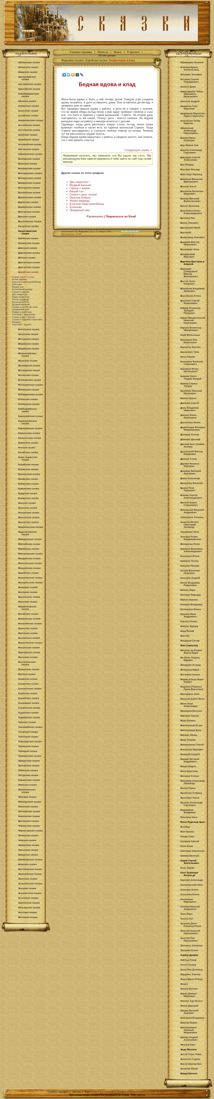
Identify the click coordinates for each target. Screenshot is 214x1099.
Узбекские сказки (28, 770)
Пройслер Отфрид (191, 793)
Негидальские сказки (30, 582)
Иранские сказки (27, 360)
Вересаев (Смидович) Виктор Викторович (189, 273)
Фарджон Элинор (190, 974)
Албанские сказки (28, 106)
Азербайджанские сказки (28, 94)
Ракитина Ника (188, 817)
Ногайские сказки (28, 614)
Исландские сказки (29, 370)
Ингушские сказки (28, 339)
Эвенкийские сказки (30, 874)
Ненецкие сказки (27, 592)
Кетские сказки (26, 447)
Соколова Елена (189, 894)
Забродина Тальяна (191, 517)
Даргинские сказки (29, 252)
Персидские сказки (29, 652)
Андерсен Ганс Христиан (188, 107)
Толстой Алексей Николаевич (190, 932)
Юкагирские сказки (29, 907)
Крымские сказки (28, 479)
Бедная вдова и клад (23, 277)
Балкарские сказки (29, 159)
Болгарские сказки (29, 187)
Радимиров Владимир (188, 811)
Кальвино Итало (189, 556)
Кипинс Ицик (187, 590)
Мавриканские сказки (30, 527)
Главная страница (81, 52)
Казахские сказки (28, 399)
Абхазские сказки (28, 67)
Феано (184, 984)
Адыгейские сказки (29, 89)
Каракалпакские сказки (27, 422)
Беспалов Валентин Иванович (191, 192)
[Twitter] (68, 74)
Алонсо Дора (188, 86)
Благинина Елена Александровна (191, 211)
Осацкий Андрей (190, 754)
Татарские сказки (28, 732)
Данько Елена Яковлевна (188, 416)
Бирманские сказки (29, 183)
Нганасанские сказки (30, 577)
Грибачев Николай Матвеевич (191, 392)
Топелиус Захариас (191, 945)
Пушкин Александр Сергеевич (191, 803)
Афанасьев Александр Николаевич (189, 130)
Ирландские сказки (29, 365)
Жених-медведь (20, 299)
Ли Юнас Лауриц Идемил (190, 658)
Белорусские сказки (29, 178)
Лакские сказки (27, 503)
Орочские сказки (28, 633)
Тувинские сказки (28, 746)
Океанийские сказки (30, 623)
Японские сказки (28, 917)
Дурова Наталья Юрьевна (189, 464)
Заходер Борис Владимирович (190, 537)
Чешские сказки (27, 840)
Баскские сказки (27, 163)
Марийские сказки (28, 549)
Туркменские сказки (29, 756)
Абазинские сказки (29, 62)
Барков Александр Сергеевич (191, 151)
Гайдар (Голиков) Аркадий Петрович (190, 310)
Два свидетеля (20, 294)
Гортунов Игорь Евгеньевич (189, 370)
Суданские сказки (28, 712)
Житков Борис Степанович (188, 503)
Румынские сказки (28, 669)
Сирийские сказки (28, 698)
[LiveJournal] (82, 74)
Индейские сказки (28, 343)
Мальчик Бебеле (20, 302)
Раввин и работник (22, 312)
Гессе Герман (187, 356)
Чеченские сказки (28, 835)
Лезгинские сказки (28, 517)
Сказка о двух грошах (23, 317)
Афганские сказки (28, 149)
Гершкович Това (189, 352)
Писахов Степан (189, 776)
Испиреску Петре (190, 544)
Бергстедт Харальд (191, 174)
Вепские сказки (27, 216)
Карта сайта (92, 1091)
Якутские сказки (27, 912)
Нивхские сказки (27, 601)
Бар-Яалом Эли (189, 145)
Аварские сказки (27, 72)
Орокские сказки (28, 628)
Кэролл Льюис (188, 621)
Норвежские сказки (29, 618)
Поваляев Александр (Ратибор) (192, 782)
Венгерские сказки (29, 211)
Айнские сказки (27, 101)
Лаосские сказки (27, 508)
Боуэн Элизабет (189, 223)
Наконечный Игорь (191, 725)
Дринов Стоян (188, 459)
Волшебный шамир (22, 289)
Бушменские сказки (29, 207)
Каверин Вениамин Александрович (191, 550)
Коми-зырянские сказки (27, 458)
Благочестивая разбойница (26, 282)
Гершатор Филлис (190, 347)
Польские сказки (28, 657)
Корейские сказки (28, 464)
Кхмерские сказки (28, 498)
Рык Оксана (187, 831)
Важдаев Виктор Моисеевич (189, 243)
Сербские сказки (27, 693)
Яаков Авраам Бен (191, 1064)
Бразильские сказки (29, 197)
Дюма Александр (190, 478)
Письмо (76, 1091)
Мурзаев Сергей (189, 715)
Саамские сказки (27, 679)
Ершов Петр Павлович (187, 489)
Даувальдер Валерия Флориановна (192, 428)
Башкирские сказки (29, 168)
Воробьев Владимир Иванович (192, 289)
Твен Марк (186, 914)
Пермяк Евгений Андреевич (189, 760)
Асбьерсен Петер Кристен (190, 121)
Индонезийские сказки (27, 354)
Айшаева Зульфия (191, 74)
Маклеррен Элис (190, 694)
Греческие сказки (28, 238)
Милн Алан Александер (188, 704)
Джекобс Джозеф (190, 439)
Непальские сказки (29, 597)
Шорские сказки (27, 864)
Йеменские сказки (28, 389)
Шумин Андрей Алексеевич (189, 1038)
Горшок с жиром (20, 292)
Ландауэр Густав (190, 640)
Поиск (117, 52)
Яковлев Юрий (189, 1068)
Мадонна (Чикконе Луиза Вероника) (191, 687)
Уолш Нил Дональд (191, 969)
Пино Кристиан (189, 771)
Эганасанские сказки (30, 883)
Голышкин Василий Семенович (191, 362)
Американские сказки (30, 120)
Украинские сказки (29, 780)
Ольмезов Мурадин (191, 749)
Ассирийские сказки (30, 144)
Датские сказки (27, 257)
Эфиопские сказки (29, 903)
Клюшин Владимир (191, 604)
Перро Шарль (188, 766)
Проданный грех (20, 309)
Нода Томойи (188, 740)
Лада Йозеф (187, 631)
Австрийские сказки (29, 84)
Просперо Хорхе (189, 797)
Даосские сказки (27, 248)
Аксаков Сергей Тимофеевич (189, 80)
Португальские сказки (27, 663)
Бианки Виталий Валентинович (190, 199)
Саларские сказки (28, 683)
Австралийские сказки (27, 78)
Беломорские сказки (30, 173)
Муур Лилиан (188, 720)
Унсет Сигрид (188, 964)
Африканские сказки (30, 154)
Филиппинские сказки (27, 790)
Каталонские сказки (29, 438)
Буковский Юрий (190, 227)
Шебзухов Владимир (192, 1018)
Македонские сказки (30, 539)
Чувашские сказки (28, 845)
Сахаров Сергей (189, 841)
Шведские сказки (28, 854)
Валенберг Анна (189, 249)
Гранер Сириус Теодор (189, 384)
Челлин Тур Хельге (191, 1001)
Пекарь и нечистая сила (25, 307)
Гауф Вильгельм (190, 335)
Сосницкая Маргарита (188, 900)
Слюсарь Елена (189, 889)
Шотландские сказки (30, 869)
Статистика (109, 1091)
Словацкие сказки (28, 703)
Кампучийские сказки (30, 416)
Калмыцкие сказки (28, 404)
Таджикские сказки (29, 717)
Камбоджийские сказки (27, 410)
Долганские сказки (29, 262)
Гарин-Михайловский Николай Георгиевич (192, 320)
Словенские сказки (29, 708)
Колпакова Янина (190, 609)
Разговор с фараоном (23, 314)
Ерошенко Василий (191, 483)
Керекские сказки (28, 442)
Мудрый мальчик (21, 304)
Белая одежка (19, 279)
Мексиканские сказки (30, 553)
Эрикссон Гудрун (190, 1059)
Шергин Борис (188, 1022)
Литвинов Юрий (189, 669)
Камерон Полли (189, 561)
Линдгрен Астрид (190, 665)
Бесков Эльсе (188, 186)
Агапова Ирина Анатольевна (189, 68)
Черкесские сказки (29, 826)
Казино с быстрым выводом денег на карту (142, 1091)
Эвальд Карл (187, 1044)
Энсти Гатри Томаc (191, 1054)
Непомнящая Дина (190, 730)
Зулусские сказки (28, 334)
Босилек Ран (187, 218)
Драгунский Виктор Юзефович (191, 452)
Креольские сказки (29, 474)
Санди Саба (187, 836)
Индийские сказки (28, 348)
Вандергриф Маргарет (187, 255)
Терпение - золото (21, 324)
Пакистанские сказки (30, 642)
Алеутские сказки (28, 110)
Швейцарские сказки (30, 859)
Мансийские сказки (29, 544)
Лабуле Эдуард (189, 626)
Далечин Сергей (189, 403)
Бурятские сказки (28, 202)
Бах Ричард (187, 164)
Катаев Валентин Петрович (190, 571)
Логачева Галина (190, 674)
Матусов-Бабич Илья (192, 699)
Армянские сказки (28, 139)
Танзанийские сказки (30, 727)
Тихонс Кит (186, 918)
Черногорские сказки (30, 830)
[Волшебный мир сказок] (107, 45)
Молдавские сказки (29, 558)
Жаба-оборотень (21, 297)
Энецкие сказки (27, 888)
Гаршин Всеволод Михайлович (190, 328)
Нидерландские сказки (27, 607)
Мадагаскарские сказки (27, 533)
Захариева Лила (189, 532)
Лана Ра (184, 636)
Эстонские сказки (28, 898)
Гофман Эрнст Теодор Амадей (190, 377)
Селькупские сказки (29, 688)
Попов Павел (188, 788)
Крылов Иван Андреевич (188, 615)
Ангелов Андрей (190, 101)
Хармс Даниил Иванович (188, 994)
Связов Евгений (189, 855)
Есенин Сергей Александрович (191, 496)
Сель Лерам (187, 868)
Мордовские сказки (29, 568)
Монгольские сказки (30, 563)
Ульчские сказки (27, 785)
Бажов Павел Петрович (188, 139)
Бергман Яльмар (190, 169)
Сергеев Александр (191, 880)
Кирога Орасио (189, 599)
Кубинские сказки (28, 483)
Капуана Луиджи (189, 565)
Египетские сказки (28, 329)
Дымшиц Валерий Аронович (190, 472)
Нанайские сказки (28, 573)
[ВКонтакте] (64, 74)
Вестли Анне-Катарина (188, 282)
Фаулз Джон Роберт (191, 979)
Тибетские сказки (28, 736)
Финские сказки (27, 797)
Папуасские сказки (29, 647)
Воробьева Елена (190, 296)
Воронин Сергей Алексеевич (190, 301)
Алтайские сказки (28, 115)
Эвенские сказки (27, 878)
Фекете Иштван (189, 988)
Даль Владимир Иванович (189, 409)
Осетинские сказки (29, 638)
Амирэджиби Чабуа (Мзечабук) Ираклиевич (191, 94)
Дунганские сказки (29, 267)
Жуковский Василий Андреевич (192, 511)
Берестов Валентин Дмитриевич (191, 180)
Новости (103, 52)
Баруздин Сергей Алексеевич (190, 158)
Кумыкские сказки (28, 488)
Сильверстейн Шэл (191, 885)
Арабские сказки (27, 134)
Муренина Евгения (191, 711)
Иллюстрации (107, 55)
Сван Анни (186, 846)
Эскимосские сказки (30, 893)
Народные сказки (72, 60)
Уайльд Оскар (188, 960)
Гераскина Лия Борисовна (188, 341)
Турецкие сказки (27, 751)
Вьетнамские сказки (29, 221)
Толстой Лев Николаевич (189, 939)
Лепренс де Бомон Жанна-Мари (191, 651)
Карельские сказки (29, 433)
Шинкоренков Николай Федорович (188, 1030)
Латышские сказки (28, 512)
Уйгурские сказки (28, 775)
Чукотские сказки (28, 850)
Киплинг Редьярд (190, 595)
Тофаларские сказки (30, 741)
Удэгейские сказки (28, 765)
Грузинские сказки (28, 243)
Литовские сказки (28, 522)
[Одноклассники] (73, 74)
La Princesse (81, 231)
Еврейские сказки (28, 272)
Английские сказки (29, 125)
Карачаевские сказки (30, 428)
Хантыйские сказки (29, 811)
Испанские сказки (28, 375)
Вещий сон (17, 287)
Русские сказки (27, 674)
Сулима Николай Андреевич (190, 907)
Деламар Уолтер (189, 434)
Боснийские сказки (29, 192)
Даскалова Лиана (190, 422)
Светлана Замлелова (192, 851)
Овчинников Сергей (192, 744)
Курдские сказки (27, 493)
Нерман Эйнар (188, 735)
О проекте (133, 52)
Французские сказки (29, 801)
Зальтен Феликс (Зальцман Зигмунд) (189, 524)
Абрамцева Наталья (191, 62)
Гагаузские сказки (28, 226)
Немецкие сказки (28, 587)
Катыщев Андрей (190, 578)
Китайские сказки (28, 452)
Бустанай (185, 232)
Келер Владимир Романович (190, 583)
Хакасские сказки (28, 806)
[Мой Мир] (77, 74)
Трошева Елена (189, 950)
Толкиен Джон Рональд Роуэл (190, 924)
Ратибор (185, 827)
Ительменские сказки (30, 384)
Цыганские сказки (28, 821)
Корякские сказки (28, 469)
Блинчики (17, 284)
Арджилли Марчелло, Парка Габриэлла (192, 114)
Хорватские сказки (29, 816)
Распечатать (95, 216)
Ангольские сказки (29, 130)
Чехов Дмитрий (189, 1005)
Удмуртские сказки (29, 760)
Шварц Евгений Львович (189, 1011)
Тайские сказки (27, 722)
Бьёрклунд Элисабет (192, 237)
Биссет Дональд (189, 206)
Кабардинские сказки (30, 394)
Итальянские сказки (29, 380)
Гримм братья (188, 398)
